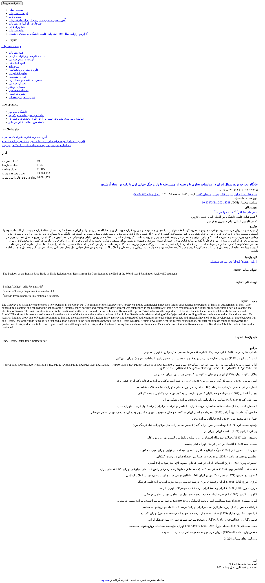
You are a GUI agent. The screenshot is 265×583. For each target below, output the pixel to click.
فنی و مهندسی (17, 76)
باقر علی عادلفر (247, 212)
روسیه (245, 261)
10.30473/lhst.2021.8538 (216, 202)
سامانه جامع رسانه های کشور (26, 115)
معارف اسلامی (18, 83)
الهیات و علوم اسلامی (21, 59)
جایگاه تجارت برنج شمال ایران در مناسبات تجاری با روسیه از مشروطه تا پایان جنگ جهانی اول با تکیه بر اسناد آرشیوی (179, 184)
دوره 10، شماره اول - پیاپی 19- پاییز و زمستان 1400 (226, 194)
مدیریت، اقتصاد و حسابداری (25, 80)
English (13, 39)
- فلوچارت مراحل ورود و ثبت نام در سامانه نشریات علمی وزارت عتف (43, 141)
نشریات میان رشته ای (22, 97)
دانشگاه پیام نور (18, 111)
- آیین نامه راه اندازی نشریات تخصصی (24, 137)
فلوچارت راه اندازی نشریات (25, 23)
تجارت (228, 261)
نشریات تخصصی (18, 90)
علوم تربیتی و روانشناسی (24, 69)
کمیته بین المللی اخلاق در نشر (26, 122)
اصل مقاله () (146, 194)
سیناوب (105, 579)
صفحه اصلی (16, 9)
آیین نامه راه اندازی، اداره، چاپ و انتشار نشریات (37, 20)
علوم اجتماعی (17, 62)
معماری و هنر (17, 86)
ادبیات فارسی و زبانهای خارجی (27, 56)
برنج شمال (216, 261)
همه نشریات (16, 52)
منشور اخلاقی (17, 27)
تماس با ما (15, 16)
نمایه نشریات (16, 30)
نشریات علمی (17, 93)
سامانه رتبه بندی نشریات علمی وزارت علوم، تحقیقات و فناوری (46, 118)
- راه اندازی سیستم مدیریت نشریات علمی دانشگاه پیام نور (36, 145)
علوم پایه (14, 66)
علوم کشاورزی (18, 73)
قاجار (237, 261)
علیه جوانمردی (224, 212)
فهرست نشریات (18, 13)
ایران (254, 261)
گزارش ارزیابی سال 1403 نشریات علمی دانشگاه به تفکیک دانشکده (48, 33)
